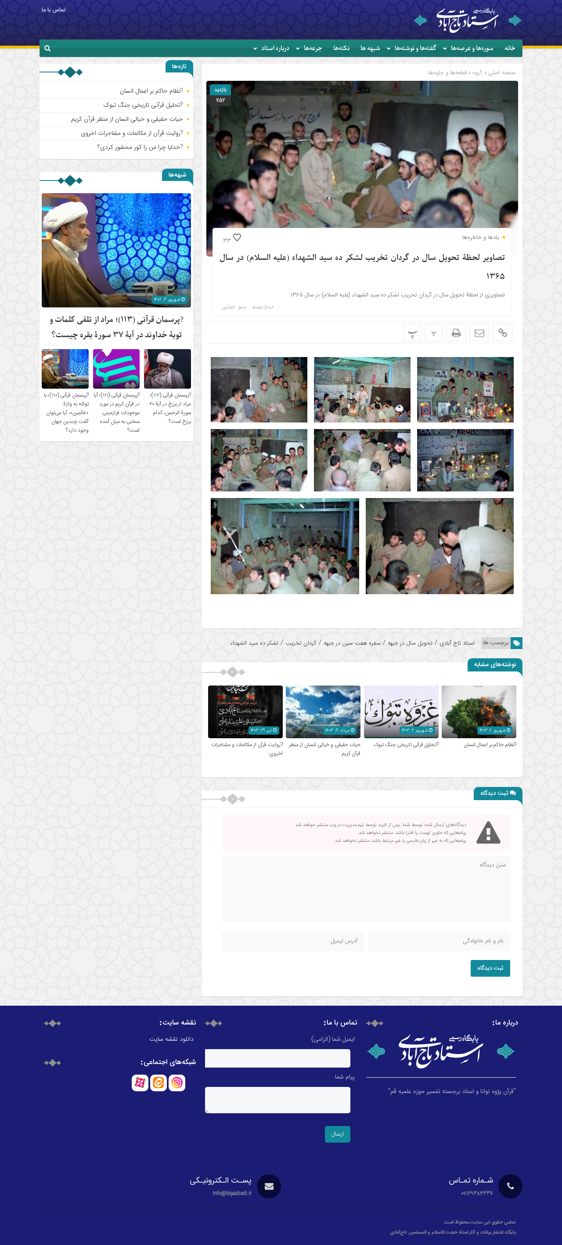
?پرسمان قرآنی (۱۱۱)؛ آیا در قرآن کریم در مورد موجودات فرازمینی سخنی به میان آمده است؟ (117, 413)
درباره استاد (275, 48)
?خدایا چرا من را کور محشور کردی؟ (140, 147)
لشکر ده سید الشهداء (254, 643)
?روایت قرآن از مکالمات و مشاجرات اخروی (132, 133)
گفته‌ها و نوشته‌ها (415, 48)
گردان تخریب (301, 643)
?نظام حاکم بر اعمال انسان (490, 744)
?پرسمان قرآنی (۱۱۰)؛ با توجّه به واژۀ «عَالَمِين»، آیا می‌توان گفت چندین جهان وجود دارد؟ (66, 413)
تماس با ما (53, 10)
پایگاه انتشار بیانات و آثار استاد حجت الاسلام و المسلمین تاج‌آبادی (453, 1233)
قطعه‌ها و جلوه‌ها (447, 72)
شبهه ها (370, 48)
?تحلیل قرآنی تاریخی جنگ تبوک (406, 744)
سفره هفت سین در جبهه (352, 643)
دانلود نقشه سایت (171, 1039)
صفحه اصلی (501, 72)
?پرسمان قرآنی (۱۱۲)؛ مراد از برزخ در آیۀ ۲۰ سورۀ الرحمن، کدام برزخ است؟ (170, 408)
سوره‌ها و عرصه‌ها (472, 48)
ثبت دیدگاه (490, 968)
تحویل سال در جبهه (410, 643)
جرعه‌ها (313, 48)
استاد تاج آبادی (457, 643)
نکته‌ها (341, 48)
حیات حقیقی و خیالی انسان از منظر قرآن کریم (127, 119)
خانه (509, 48)
